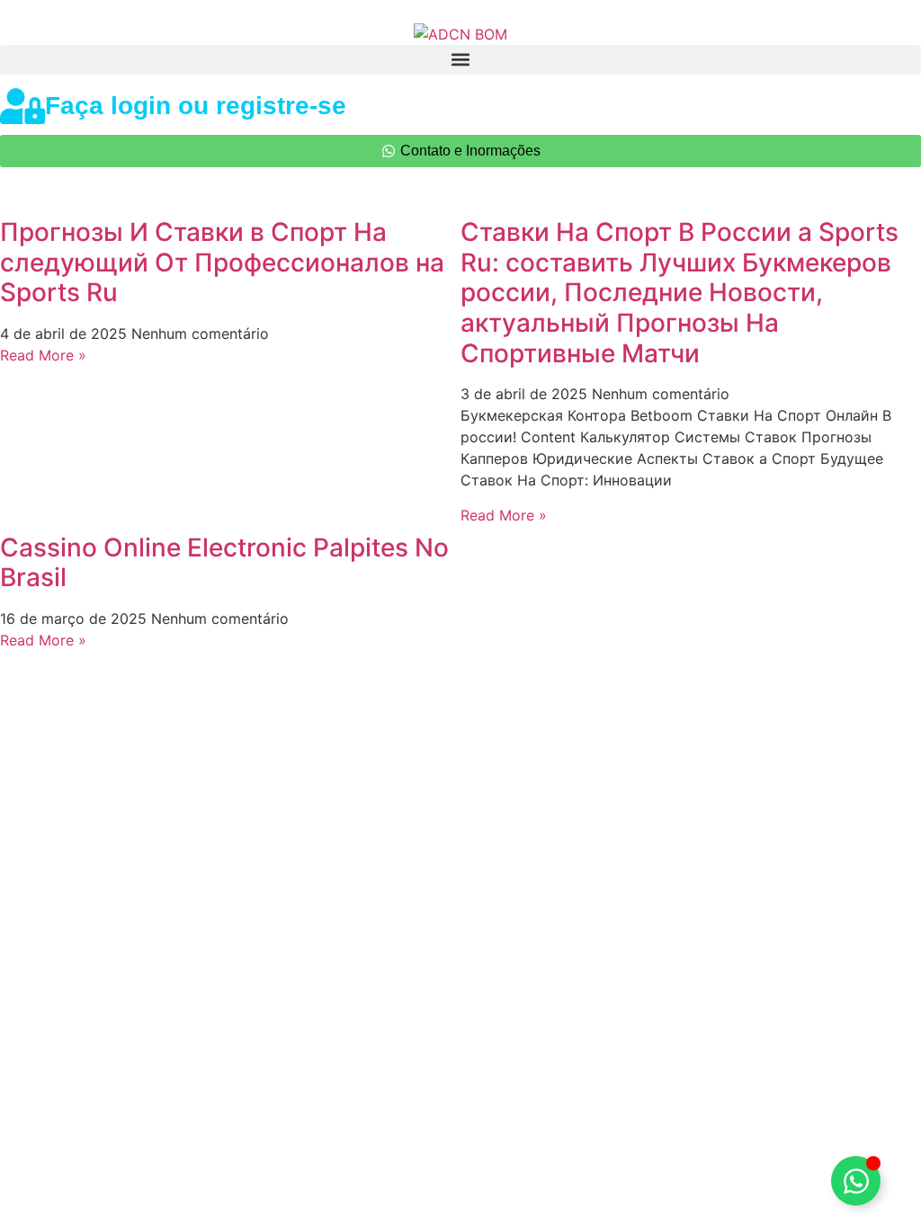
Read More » (43, 355)
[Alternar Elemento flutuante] (856, 1181)
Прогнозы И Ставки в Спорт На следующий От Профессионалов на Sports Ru (222, 262)
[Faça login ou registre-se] (22, 106)
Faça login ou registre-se (195, 106)
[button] (460, 60)
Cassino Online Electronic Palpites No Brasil (224, 562)
